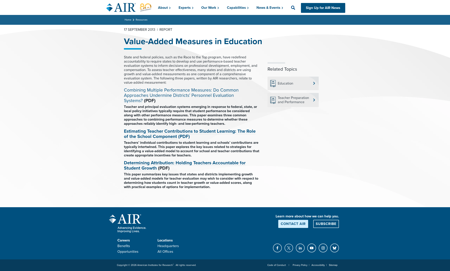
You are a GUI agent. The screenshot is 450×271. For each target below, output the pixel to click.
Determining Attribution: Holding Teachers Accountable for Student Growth (185, 165)
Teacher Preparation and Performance (293, 100)
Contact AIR (293, 224)
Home (128, 19)
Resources (141, 19)
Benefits (123, 246)
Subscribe (326, 224)
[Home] (129, 7)
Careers (123, 240)
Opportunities (127, 252)
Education (285, 83)
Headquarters (168, 246)
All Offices (165, 252)
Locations (165, 240)
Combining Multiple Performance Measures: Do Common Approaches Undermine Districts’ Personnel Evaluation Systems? (181, 95)
